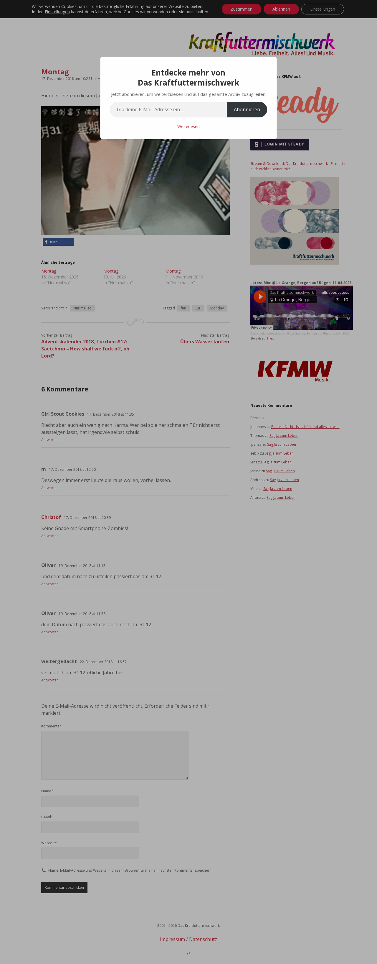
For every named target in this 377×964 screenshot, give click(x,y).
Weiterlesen (188, 126)
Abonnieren (247, 109)
